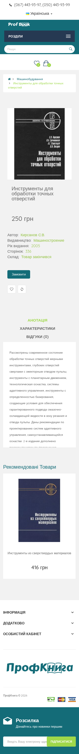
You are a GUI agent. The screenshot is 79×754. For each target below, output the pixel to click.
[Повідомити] (40, 573)
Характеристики (37, 328)
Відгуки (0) (37, 336)
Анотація (37, 320)
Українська (39, 13)
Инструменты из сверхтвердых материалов (39, 553)
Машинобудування (30, 79)
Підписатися (61, 741)
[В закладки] (30, 573)
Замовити (19, 274)
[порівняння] (49, 573)
